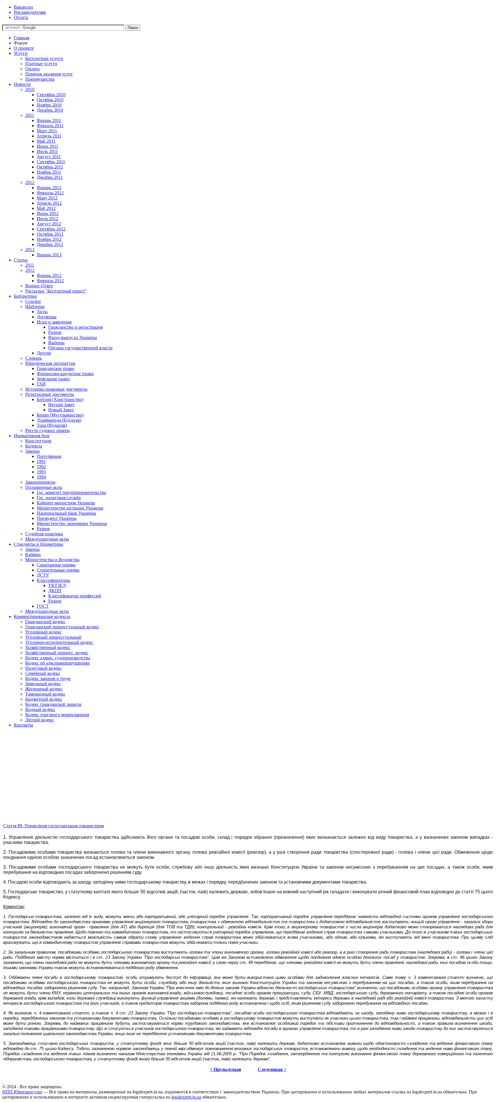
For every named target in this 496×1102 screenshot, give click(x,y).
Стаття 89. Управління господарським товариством (53, 825)
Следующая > (272, 1069)
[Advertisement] (174, 782)
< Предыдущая (225, 1069)
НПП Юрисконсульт (22, 1091)
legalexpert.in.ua (186, 1097)
